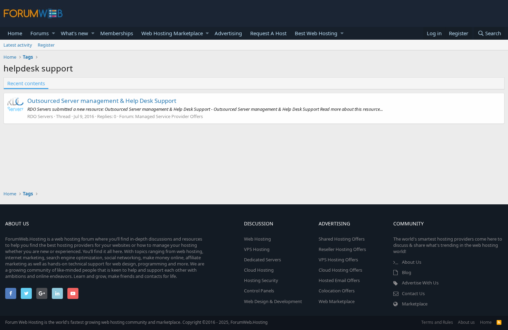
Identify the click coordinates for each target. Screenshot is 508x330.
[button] (53, 33)
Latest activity (17, 45)
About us (466, 322)
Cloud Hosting (259, 270)
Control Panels (259, 291)
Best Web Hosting (316, 33)
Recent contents (26, 83)
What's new (74, 33)
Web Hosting (257, 239)
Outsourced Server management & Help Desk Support (101, 101)
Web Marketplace (337, 301)
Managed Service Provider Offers (169, 116)
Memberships (116, 33)
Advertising (228, 33)
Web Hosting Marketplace (172, 33)
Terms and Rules (437, 322)
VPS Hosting (257, 249)
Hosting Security (261, 280)
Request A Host (268, 33)
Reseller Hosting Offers (342, 249)
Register (46, 45)
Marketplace (414, 304)
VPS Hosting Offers (338, 259)
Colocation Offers (337, 291)
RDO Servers (40, 116)
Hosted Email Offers (339, 280)
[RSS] (499, 322)
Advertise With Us (420, 283)
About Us (411, 262)
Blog (406, 272)
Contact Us (413, 293)
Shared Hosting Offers (342, 239)
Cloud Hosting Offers (340, 270)
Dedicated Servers (262, 259)
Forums (39, 33)
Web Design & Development (273, 301)
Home (15, 33)
